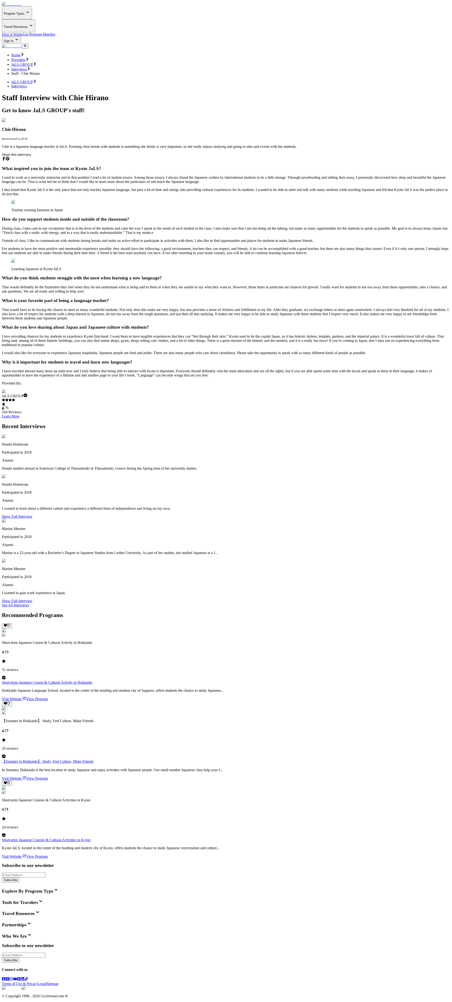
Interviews (19, 69)
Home (15, 55)
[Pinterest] (19, 979)
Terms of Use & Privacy (20, 984)
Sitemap (52, 984)
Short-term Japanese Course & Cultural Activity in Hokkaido (47, 682)
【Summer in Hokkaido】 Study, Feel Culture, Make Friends (47, 761)
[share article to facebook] (4, 159)
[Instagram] (11, 979)
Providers (18, 60)
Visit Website (11, 699)
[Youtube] (15, 979)
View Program (37, 699)
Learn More (11, 416)
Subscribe (10, 880)
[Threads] (7, 979)
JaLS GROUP (22, 64)
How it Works (12, 34)
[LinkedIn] (22, 979)
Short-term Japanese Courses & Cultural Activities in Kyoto (46, 840)
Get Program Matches (39, 34)
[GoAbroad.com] (12, 4)
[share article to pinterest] (7, 159)
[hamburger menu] (25, 46)
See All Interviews (15, 605)
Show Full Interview (17, 516)
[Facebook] (4, 979)
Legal (42, 984)
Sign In (9, 41)
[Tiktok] (26, 979)
